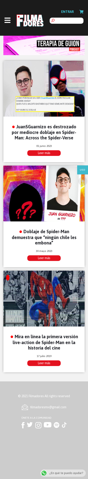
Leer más (44, 153)
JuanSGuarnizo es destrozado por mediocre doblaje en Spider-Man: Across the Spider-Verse (44, 132)
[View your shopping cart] (81, 12)
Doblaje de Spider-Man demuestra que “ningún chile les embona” (44, 237)
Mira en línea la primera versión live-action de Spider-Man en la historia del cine (45, 342)
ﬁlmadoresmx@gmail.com (48, 407)
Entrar (67, 12)
